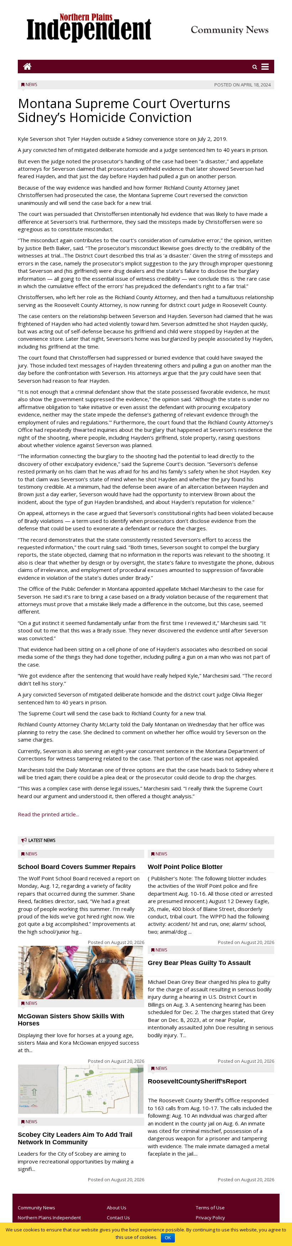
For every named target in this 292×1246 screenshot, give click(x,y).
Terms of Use (210, 1207)
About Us (116, 1207)
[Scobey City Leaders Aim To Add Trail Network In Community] (81, 1089)
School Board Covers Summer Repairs (77, 866)
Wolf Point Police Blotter (185, 866)
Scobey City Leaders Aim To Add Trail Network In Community (75, 1138)
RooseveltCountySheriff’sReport (197, 1081)
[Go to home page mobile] (25, 66)
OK (168, 1237)
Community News (36, 1207)
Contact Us (118, 1217)
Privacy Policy (210, 1217)
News (31, 84)
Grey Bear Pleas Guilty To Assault (199, 962)
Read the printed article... (48, 814)
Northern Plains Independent (49, 1217)
